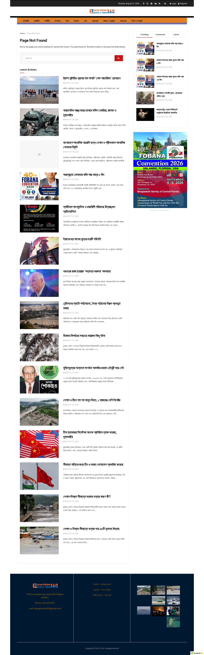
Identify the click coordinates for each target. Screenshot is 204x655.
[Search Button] (165, 4)
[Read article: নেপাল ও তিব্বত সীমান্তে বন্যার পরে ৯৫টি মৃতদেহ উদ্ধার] (39, 540)
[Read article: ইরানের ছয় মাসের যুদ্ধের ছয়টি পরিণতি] (39, 251)
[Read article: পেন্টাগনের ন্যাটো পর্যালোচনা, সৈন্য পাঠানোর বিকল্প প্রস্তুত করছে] (39, 315)
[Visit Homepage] (102, 11)
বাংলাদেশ (58, 21)
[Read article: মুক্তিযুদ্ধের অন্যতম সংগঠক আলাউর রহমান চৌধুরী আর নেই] (39, 379)
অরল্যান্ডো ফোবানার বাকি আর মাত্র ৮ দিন (83, 175)
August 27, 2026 (71, 216)
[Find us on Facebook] (143, 4)
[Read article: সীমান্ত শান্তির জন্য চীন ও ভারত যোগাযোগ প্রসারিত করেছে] (39, 476)
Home (26, 21)
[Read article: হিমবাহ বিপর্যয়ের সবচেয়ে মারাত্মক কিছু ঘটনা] (39, 347)
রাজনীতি (37, 21)
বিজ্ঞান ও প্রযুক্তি (109, 21)
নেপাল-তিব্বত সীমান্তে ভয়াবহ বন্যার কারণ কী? (87, 496)
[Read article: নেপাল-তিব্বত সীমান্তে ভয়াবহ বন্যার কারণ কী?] (39, 508)
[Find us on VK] (155, 4)
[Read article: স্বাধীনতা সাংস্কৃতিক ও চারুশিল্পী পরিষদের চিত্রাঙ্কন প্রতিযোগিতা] (39, 218)
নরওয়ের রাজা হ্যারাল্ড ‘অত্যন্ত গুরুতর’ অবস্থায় (87, 271)
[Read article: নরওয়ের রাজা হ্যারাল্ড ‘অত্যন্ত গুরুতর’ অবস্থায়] (39, 283)
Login (173, 4)
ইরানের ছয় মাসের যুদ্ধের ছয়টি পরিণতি (82, 239)
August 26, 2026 (71, 442)
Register (183, 4)
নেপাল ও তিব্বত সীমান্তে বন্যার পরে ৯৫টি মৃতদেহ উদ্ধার (91, 529)
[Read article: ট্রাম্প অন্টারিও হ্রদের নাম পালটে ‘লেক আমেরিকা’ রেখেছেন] (39, 90)
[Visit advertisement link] (160, 170)
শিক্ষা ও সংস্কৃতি (137, 21)
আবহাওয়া (123, 21)
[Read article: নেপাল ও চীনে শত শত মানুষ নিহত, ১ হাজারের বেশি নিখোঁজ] (39, 412)
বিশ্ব (67, 21)
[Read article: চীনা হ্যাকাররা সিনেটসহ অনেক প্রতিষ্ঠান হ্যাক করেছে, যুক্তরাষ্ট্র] (39, 444)
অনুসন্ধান (95, 21)
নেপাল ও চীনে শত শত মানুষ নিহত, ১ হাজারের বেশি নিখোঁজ (91, 400)
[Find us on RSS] (159, 4)
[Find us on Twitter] (147, 4)
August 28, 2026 (71, 83)
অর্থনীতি (47, 21)
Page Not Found (33, 33)
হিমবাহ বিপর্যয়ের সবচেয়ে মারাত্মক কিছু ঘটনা (84, 336)
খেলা (85, 21)
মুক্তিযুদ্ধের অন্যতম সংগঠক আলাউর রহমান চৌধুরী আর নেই (93, 368)
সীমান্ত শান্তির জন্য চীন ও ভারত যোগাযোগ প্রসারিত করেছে (93, 464)
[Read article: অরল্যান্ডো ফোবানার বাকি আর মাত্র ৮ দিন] (39, 186)
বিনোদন (76, 21)
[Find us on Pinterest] (151, 4)
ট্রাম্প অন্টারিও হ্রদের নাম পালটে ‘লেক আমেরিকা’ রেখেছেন (91, 78)
